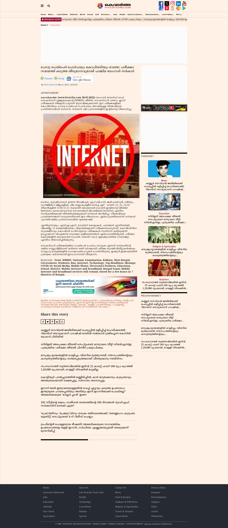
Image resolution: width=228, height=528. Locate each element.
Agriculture (49, 516)
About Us (83, 488)
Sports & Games (134, 14)
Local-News (167, 14)
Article (154, 511)
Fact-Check (48, 511)
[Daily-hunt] (173, 8)
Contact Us (120, 488)
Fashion (83, 511)
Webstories (157, 516)
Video (154, 507)
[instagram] (173, 3)
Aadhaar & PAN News (126, 502)
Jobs (115, 14)
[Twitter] (167, 3)
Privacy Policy (158, 488)
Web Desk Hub (51, 85)
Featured (146, 156)
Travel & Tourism (124, 511)
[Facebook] (161, 3)
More (178, 14)
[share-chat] (179, 8)
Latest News (62, 14)
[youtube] (184, 3)
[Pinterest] (167, 8)
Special (82, 516)
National (74, 14)
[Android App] (184, 8)
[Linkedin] (179, 3)
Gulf (97, 14)
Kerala (90, 14)
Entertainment (151, 14)
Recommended (150, 296)
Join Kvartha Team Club (91, 492)
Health (122, 14)
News (50, 14)
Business (105, 14)
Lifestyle (47, 507)
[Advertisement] (114, 44)
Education (55, 25)
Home (43, 14)
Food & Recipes (123, 497)
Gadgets (155, 502)
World (82, 14)
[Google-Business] (161, 8)
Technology (85, 502)
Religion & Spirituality (126, 507)
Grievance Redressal (53, 492)
